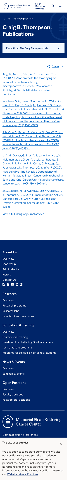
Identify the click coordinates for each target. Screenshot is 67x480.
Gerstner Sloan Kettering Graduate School (27, 342)
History (6, 274)
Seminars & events (13, 373)
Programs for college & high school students (29, 352)
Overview (8, 258)
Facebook (8, 284)
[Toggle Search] (53, 6)
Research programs (14, 305)
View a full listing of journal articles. (23, 213)
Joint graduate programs (17, 347)
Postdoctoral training (15, 337)
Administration (11, 269)
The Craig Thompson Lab (19, 18)
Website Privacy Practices (22, 474)
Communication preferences (20, 434)
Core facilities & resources (18, 316)
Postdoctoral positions (16, 399)
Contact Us (9, 279)
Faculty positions (12, 394)
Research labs (10, 310)
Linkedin (21, 284)
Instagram (3, 284)
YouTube (17, 284)
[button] (33, 48)
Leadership (9, 263)
